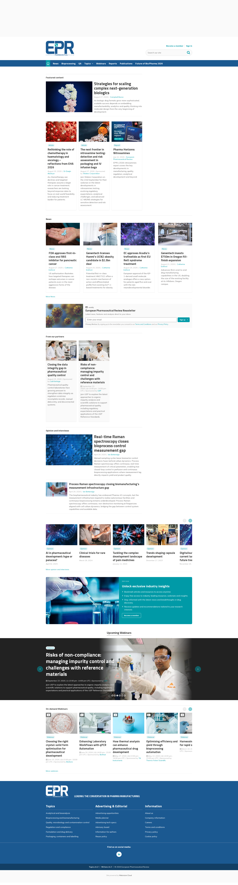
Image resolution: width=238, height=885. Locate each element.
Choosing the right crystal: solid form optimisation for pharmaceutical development (57, 748)
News (52, 249)
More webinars (52, 771)
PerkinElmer (109, 679)
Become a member (174, 45)
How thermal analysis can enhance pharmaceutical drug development (126, 746)
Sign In (189, 45)
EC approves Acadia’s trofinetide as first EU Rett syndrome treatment (137, 258)
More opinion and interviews (57, 569)
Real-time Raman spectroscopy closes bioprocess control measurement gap (111, 443)
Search (189, 52)
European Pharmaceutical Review (123, 158)
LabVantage (55, 381)
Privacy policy (151, 832)
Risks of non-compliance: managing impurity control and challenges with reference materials (92, 373)
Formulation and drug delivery (59, 832)
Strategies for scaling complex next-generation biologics (116, 88)
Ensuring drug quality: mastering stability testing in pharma (78, 665)
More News (50, 296)
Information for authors (105, 832)
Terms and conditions (155, 827)
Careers (148, 822)
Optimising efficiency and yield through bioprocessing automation (162, 746)
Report (117, 145)
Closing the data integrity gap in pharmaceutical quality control (58, 369)
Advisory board (102, 827)
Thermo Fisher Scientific (156, 760)
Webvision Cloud (125, 875)
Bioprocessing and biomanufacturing (62, 818)
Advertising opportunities (107, 813)
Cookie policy (151, 836)
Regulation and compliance (58, 827)
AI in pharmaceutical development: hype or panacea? (59, 556)
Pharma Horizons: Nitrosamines (124, 151)
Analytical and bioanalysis (58, 813)
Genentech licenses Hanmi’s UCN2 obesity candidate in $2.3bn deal (100, 258)
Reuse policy (101, 836)
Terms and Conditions (143, 324)
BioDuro (69, 762)
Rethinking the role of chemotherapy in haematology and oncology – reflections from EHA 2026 (61, 158)
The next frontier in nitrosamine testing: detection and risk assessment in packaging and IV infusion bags (92, 158)
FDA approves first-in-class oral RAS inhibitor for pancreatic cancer (63, 258)
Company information (155, 818)
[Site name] (60, 55)
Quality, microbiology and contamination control (67, 822)
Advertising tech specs (105, 822)
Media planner (102, 818)
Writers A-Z (106, 867)
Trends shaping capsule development (160, 555)
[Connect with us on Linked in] (119, 854)
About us (149, 813)
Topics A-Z (93, 867)
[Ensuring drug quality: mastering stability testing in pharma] (119, 695)
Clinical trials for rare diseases (92, 555)
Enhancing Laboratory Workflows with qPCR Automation (92, 745)
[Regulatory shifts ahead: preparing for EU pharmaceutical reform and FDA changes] (115, 695)
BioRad (103, 755)
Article (51, 145)
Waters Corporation (91, 173)
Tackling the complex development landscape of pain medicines (127, 556)
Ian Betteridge (113, 454)
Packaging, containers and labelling (62, 836)
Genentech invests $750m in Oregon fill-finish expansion (174, 256)
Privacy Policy (163, 324)
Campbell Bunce (116, 97)
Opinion (50, 549)
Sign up (182, 319)
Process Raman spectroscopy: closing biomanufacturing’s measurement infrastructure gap (104, 486)
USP (99, 391)
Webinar (50, 652)
